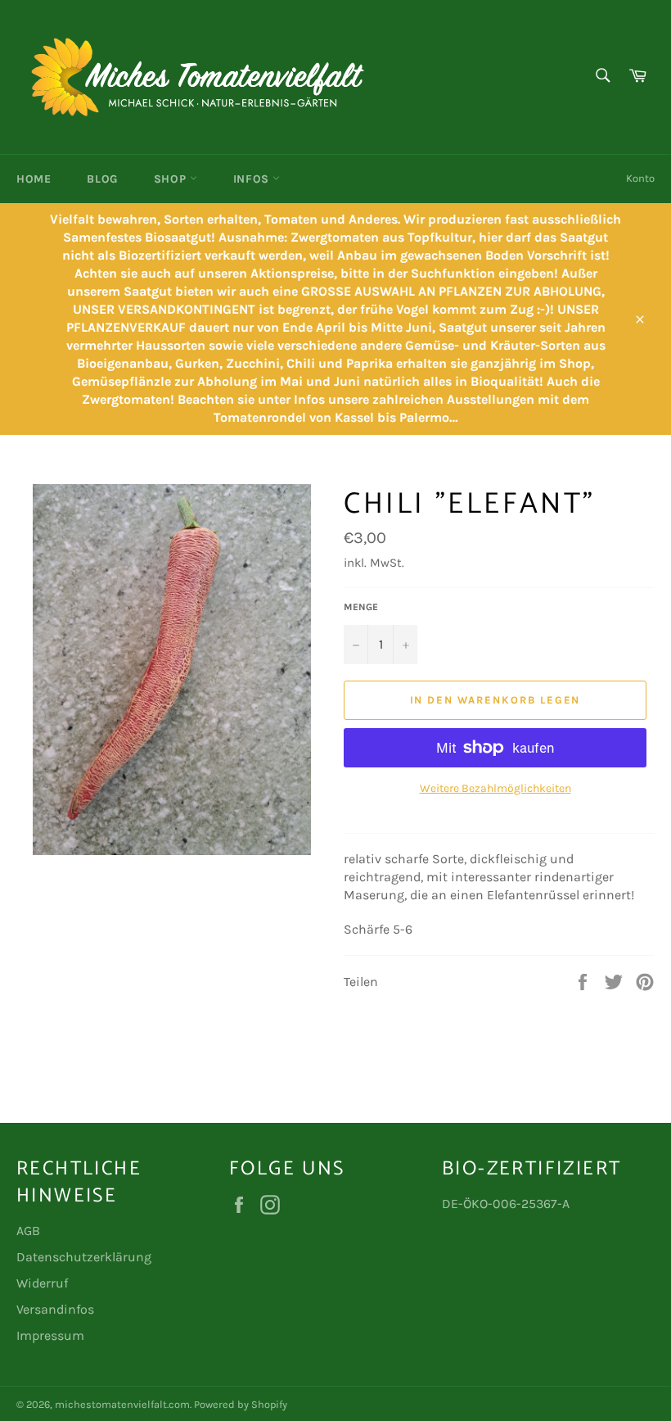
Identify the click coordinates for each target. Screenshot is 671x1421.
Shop (172, 179)
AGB (28, 1230)
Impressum (50, 1335)
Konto (640, 178)
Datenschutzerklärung (83, 1257)
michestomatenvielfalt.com (122, 1404)
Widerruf (42, 1283)
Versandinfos (55, 1309)
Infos (253, 179)
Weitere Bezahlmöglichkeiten (495, 788)
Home (33, 179)
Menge (361, 607)
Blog (102, 179)
